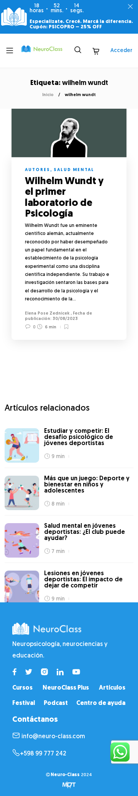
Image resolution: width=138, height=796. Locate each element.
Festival (23, 703)
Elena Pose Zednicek (47, 314)
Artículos (112, 688)
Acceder (121, 51)
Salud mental (74, 170)
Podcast (56, 703)
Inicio (48, 95)
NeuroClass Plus (66, 688)
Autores (37, 170)
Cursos (22, 688)
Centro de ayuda (100, 703)
